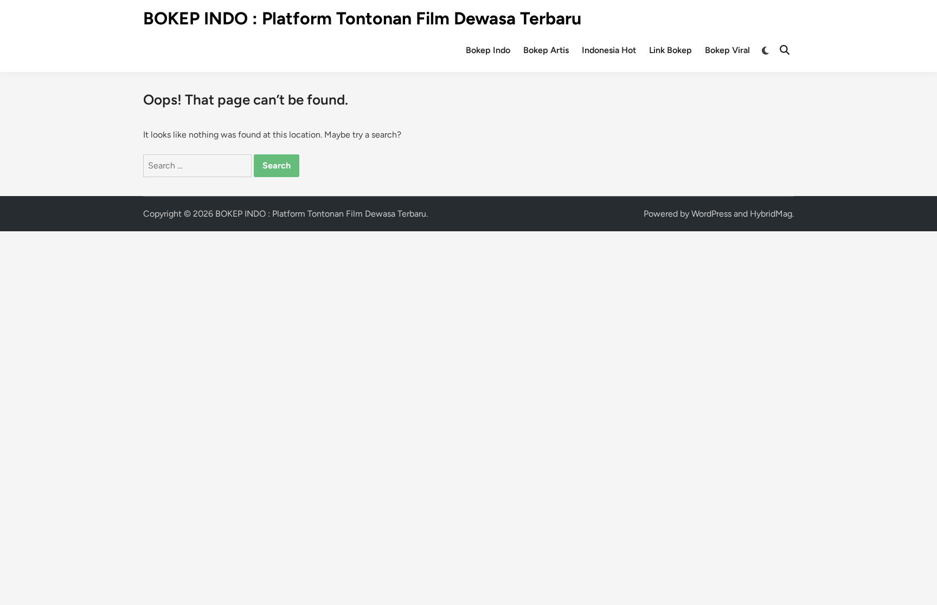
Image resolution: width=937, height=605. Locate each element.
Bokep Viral (727, 50)
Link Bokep (670, 50)
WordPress (711, 214)
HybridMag (771, 214)
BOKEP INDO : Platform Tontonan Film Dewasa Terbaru (362, 18)
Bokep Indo (488, 50)
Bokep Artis (546, 50)
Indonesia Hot (609, 50)
